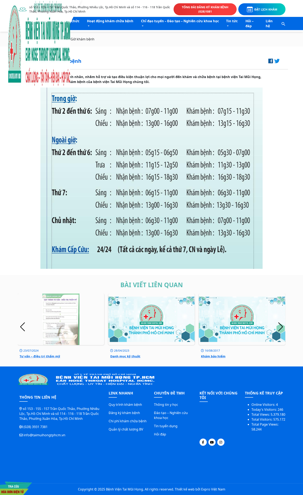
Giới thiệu (39, 21)
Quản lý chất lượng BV (126, 429)
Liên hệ (269, 23)
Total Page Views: (265, 424)
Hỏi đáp (160, 434)
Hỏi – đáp (249, 23)
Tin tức (232, 21)
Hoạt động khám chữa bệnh (110, 21)
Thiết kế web (185, 489)
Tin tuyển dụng (165, 426)
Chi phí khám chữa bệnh (128, 421)
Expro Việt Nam (213, 489)
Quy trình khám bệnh (125, 404)
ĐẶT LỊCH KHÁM (265, 9)
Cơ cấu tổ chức (67, 21)
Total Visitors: (262, 419)
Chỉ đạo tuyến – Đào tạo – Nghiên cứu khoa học (180, 21)
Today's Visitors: (264, 409)
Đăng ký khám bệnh (124, 413)
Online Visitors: (263, 404)
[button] (283, 23)
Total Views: (261, 414)
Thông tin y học (166, 404)
